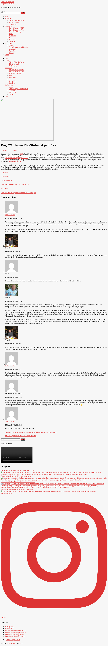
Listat (11, 34)
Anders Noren (11, 643)
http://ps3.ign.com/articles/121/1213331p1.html (20, 436)
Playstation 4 (5, 176)
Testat (11, 45)
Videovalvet (13, 24)
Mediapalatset (9, 627)
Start (6, 17)
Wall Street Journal (15, 161)
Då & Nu (12, 39)
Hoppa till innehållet (7, 2)
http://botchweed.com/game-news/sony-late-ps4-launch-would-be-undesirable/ (31, 432)
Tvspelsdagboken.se (7, 4)
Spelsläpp (12, 51)
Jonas (15, 150)
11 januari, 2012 (6, 150)
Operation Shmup (15, 32)
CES (21, 154)
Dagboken (4, 172)
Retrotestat (12, 36)
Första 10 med (14, 22)
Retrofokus (8, 26)
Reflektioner (9, 43)
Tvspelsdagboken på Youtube (15, 636)
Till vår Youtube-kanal (16, 20)
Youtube (8, 18)
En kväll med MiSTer (16, 30)
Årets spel (12, 49)
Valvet (11, 53)
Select (7, 55)
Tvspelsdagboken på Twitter (14, 634)
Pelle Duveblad (10, 215)
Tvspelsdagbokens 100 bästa (18, 47)
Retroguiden (9, 628)
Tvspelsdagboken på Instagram (15, 632)
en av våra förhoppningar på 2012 (16, 158)
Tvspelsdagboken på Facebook (15, 630)
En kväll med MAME (16, 28)
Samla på (12, 41)
